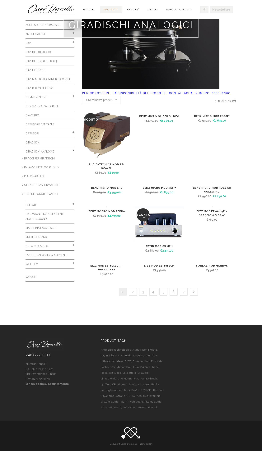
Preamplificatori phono (41, 167)
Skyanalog (108, 395)
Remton (158, 390)
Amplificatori (35, 34)
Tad (122, 401)
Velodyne (129, 407)
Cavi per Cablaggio (39, 88)
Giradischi (33, 142)
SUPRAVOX (134, 395)
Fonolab (156, 361)
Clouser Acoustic (121, 355)
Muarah (123, 384)
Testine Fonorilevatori (41, 193)
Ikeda (104, 372)
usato (117, 407)
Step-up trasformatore (41, 185)
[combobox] (101, 100)
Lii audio (143, 372)
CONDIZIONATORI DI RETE (42, 106)
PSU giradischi (34, 176)
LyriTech (151, 378)
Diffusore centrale (40, 124)
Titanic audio (153, 401)
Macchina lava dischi (41, 227)
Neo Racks (152, 384)
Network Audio (37, 246)
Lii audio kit (108, 378)
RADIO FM (32, 264)
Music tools (136, 384)
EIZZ (128, 361)
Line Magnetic (126, 378)
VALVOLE (31, 276)
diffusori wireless (112, 361)
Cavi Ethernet (36, 70)
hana (155, 367)
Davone (138, 355)
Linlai (141, 378)
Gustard (145, 367)
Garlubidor (118, 367)
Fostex (105, 367)
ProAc (135, 390)
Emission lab (141, 361)
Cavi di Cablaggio (38, 52)
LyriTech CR (108, 384)
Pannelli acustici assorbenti (46, 255)
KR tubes (115, 372)
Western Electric (147, 407)
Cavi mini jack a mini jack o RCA (48, 79)
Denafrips (151, 355)
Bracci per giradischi (39, 158)
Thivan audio (134, 401)
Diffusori (32, 133)
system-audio (110, 401)
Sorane (120, 395)
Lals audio (129, 372)
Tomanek (107, 407)
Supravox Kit (151, 395)
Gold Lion (132, 367)
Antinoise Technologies (116, 349)
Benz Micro (149, 349)
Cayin (104, 355)
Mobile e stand (36, 236)
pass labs (124, 390)
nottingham (108, 390)
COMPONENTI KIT (37, 97)
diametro (32, 115)
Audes (137, 349)
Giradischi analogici (40, 151)
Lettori (31, 204)
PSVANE (146, 390)
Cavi (28, 43)
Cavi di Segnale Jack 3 (41, 61)
